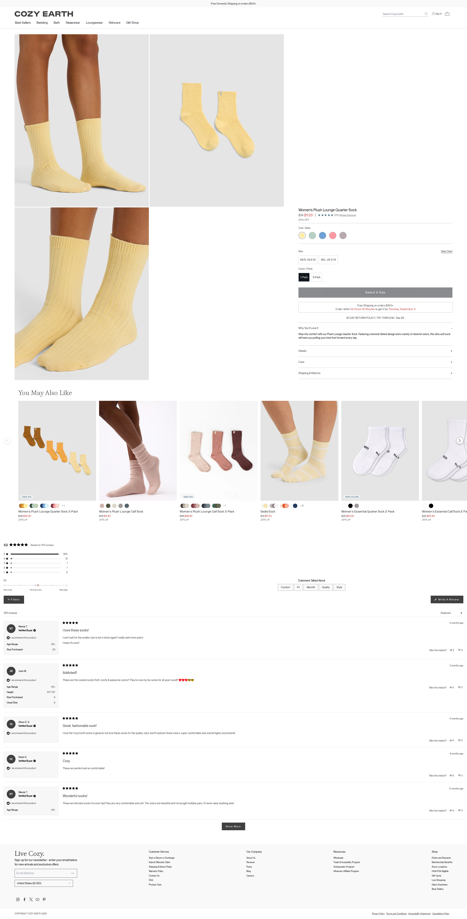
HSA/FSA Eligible (440, 871)
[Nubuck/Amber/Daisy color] (23, 506)
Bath (57, 22)
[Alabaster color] (114, 506)
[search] (426, 13)
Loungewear (94, 22)
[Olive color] (108, 506)
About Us (250, 858)
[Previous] (7, 440)
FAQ (151, 880)
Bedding (42, 22)
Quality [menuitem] (326, 587)
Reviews (250, 862)
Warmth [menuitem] (311, 587)
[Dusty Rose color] (102, 506)
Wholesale (338, 858)
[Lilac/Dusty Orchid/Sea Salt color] (274, 506)
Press (249, 867)
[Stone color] (120, 506)
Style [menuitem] (339, 587)
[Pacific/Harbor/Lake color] (44, 506)
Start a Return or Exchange (162, 858)
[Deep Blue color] (127, 506)
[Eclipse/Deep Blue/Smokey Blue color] (206, 506)
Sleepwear (73, 22)
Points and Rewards (441, 858)
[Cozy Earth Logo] (44, 14)
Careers (250, 876)
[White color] (344, 506)
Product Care (155, 884)
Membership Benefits (442, 862)
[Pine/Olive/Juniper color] (216, 506)
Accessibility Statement (419, 913)
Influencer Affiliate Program (346, 871)
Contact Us (154, 876)
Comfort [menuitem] (285, 587)
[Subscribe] (72, 873)
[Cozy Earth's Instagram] (18, 899)
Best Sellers (23, 22)
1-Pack (304, 277)
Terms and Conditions (396, 913)
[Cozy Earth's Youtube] (37, 899)
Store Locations (439, 867)
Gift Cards (436, 876)
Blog (248, 871)
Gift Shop (132, 22)
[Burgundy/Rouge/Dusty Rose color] (195, 506)
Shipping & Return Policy (160, 867)
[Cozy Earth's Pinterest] (44, 899)
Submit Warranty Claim (159, 862)
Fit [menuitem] (298, 587)
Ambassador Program (343, 867)
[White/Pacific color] (294, 506)
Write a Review (450, 600)
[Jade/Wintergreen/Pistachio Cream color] (34, 506)
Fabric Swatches (439, 884)
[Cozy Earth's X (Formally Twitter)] (31, 899)
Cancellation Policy (440, 913)
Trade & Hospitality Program (346, 862)
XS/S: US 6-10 (308, 259)
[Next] (459, 440)
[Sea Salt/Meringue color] (264, 506)
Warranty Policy (156, 871)
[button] (447, 14)
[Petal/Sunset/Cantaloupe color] (284, 506)
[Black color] (350, 506)
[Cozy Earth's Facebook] (24, 899)
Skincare (114, 22)
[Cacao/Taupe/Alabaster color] (184, 506)
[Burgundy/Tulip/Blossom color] (55, 506)
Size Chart (446, 251)
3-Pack (317, 277)
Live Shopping (438, 880)
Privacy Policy (378, 913)
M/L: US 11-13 (328, 259)
